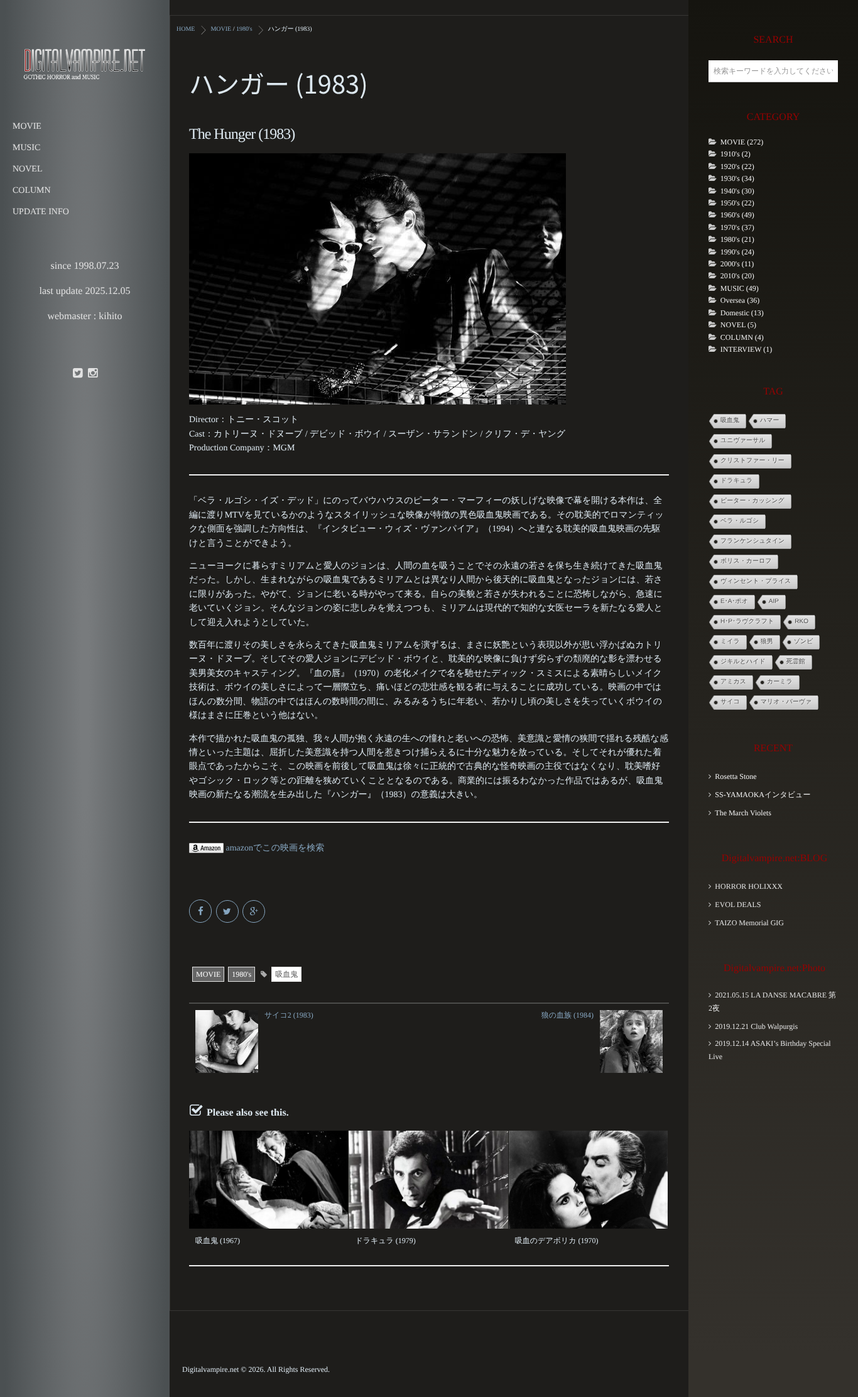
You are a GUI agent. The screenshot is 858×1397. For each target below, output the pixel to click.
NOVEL (27, 169)
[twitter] (77, 373)
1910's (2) (735, 153)
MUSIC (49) (739, 288)
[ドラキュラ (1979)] (428, 1180)
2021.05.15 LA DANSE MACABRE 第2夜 (772, 1002)
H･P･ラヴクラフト (747, 621)
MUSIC (26, 148)
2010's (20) (737, 275)
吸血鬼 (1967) (217, 1240)
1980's (241, 974)
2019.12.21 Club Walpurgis (756, 1026)
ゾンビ (803, 641)
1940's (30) (737, 191)
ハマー (769, 420)
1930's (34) (737, 178)
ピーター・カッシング (752, 500)
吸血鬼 (286, 974)
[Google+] (254, 912)
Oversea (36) (739, 300)
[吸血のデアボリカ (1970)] (588, 1180)
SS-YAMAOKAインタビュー (762, 794)
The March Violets (743, 812)
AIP (774, 601)
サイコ (730, 701)
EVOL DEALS (738, 904)
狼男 (767, 641)
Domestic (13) (742, 312)
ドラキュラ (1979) (385, 1240)
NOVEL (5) (738, 324)
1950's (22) (737, 202)
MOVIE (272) (741, 142)
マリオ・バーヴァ (786, 701)
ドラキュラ (736, 480)
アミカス (733, 681)
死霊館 (795, 661)
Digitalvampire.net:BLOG (774, 858)
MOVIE (27, 126)
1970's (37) (737, 227)
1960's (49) (737, 214)
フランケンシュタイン (752, 541)
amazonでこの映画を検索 (274, 848)
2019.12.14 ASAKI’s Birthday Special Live (770, 1050)
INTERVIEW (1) (746, 349)
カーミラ (780, 681)
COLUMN (32, 190)
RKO (801, 621)
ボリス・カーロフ (745, 561)
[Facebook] (201, 912)
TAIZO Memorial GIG (749, 922)
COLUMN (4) (742, 337)
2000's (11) (737, 263)
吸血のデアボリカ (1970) (557, 1240)
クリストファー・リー (752, 460)
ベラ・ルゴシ (739, 521)
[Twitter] (228, 912)
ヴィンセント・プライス (755, 581)
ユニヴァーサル (742, 440)
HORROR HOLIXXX (749, 886)
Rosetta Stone (735, 776)
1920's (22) (737, 166)
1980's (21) (737, 239)
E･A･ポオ (734, 601)
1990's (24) (737, 251)
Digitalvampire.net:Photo (774, 968)
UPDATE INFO (41, 212)
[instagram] (92, 373)
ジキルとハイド (743, 661)
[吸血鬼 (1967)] (268, 1180)
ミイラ (730, 641)
